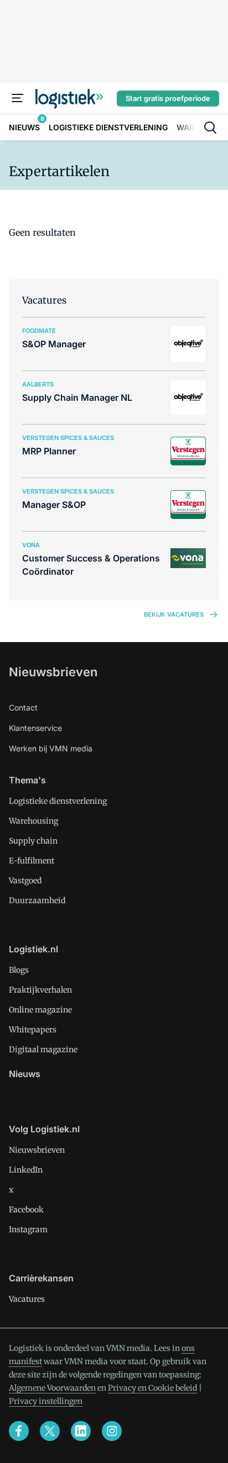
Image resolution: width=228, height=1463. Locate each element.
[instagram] (112, 1431)
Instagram (28, 1229)
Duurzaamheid (37, 900)
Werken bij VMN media (50, 748)
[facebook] (19, 1431)
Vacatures (27, 1299)
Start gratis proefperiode (168, 98)
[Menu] (18, 98)
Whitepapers (32, 1030)
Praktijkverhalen (40, 990)
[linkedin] (81, 1431)
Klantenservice (35, 728)
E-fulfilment (31, 861)
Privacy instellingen (45, 1401)
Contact (23, 707)
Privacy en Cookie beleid (152, 1388)
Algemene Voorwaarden (52, 1388)
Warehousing (33, 821)
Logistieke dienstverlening (58, 801)
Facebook (26, 1210)
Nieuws (24, 1073)
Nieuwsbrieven (53, 672)
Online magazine (40, 1010)
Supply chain (33, 841)
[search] (210, 127)
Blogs (19, 970)
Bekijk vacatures (174, 614)
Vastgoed (25, 881)
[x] (50, 1431)
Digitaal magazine (43, 1049)
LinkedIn (26, 1170)
